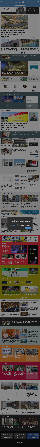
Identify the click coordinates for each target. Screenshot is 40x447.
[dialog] (20, 223)
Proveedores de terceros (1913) (25, 222)
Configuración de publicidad (15, 225)
